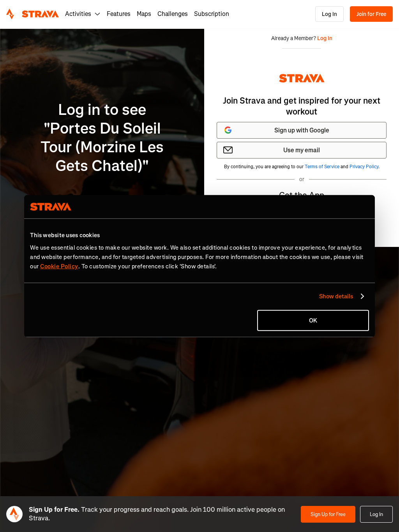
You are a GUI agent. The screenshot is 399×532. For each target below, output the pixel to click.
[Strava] (32, 14)
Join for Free (371, 14)
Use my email (301, 150)
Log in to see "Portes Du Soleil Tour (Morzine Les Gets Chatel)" (102, 137)
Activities (78, 14)
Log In (329, 14)
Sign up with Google (301, 130)
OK (313, 320)
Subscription (211, 14)
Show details (336, 296)
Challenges (172, 14)
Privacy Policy (364, 167)
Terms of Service (322, 167)
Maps (144, 14)
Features (119, 14)
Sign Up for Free (328, 514)
